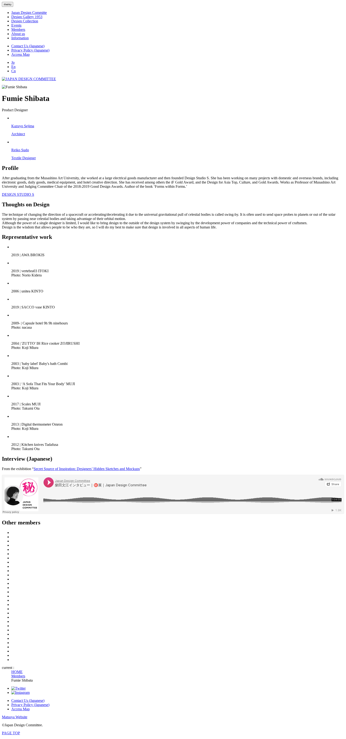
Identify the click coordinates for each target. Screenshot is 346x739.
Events (16, 25)
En (13, 67)
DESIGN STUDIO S (18, 194)
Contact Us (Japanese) (27, 46)
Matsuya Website (14, 717)
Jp (13, 62)
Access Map (20, 54)
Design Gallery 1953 (26, 17)
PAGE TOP (11, 733)
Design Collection (24, 21)
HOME (17, 672)
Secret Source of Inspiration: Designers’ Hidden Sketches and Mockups (87, 469)
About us (18, 34)
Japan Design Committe (29, 13)
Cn (13, 71)
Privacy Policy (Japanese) (30, 50)
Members (18, 30)
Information (20, 38)
